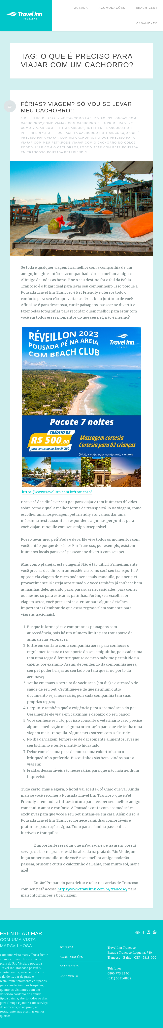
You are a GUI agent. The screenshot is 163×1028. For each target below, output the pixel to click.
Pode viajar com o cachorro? (50, 147)
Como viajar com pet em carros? (52, 127)
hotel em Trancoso (104, 127)
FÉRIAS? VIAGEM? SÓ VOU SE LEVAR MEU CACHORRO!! (76, 107)
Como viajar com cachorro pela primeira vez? (88, 123)
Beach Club (147, 7)
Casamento (147, 23)
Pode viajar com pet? (100, 147)
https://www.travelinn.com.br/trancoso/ (57, 492)
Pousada (80, 7)
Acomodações (112, 7)
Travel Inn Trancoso (24, 15)
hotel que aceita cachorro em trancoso (84, 132)
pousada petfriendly (67, 152)
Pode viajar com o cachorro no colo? (98, 142)
